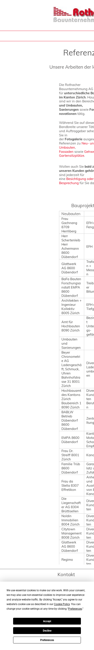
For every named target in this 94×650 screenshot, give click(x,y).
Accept (47, 621)
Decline (47, 630)
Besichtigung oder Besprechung (76, 181)
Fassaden (66, 152)
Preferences (47, 640)
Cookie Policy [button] (62, 604)
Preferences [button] (75, 608)
